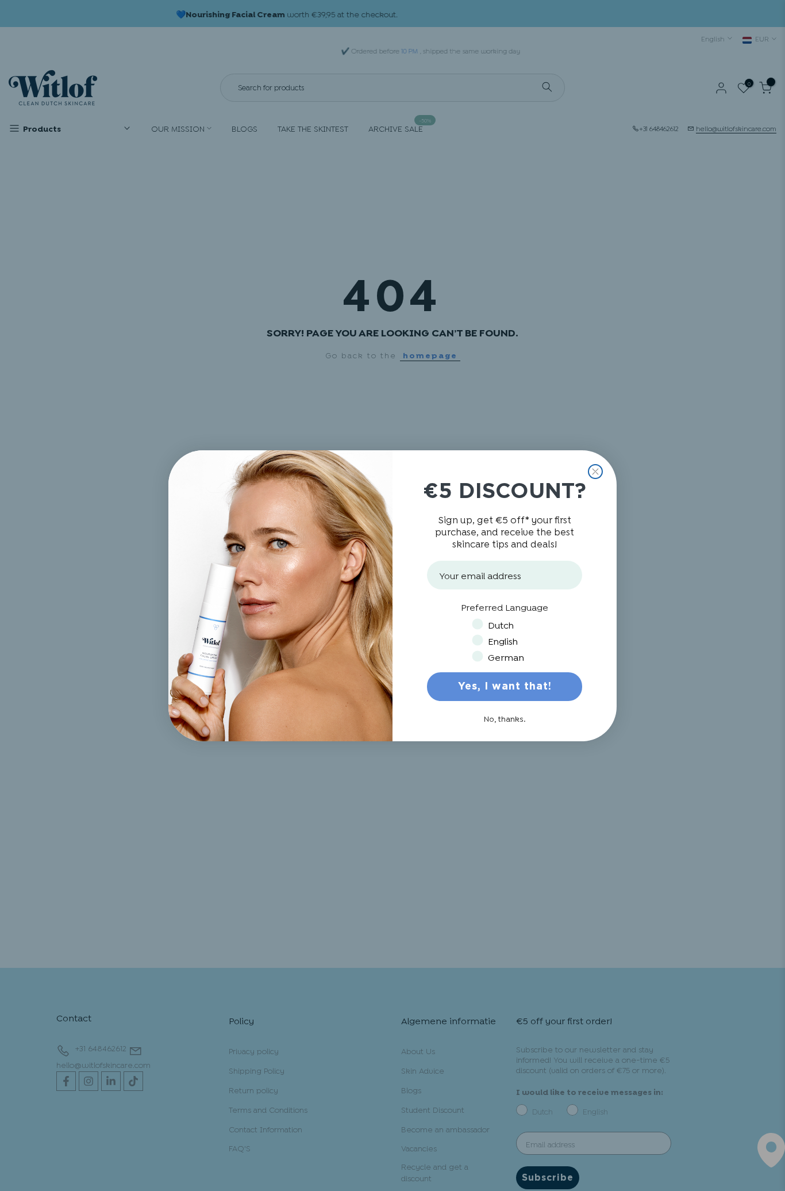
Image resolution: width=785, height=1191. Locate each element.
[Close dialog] (595, 471)
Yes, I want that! (505, 686)
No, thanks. (505, 718)
